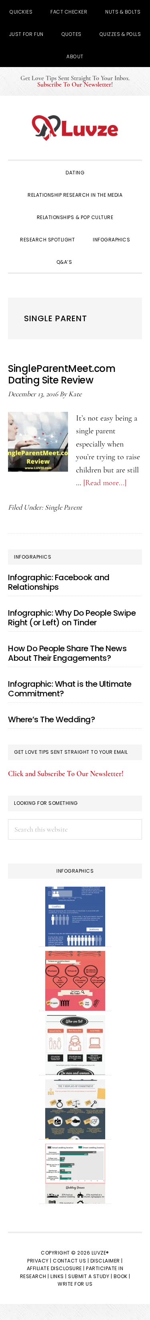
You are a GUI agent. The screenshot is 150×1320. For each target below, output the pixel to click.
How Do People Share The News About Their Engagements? (67, 653)
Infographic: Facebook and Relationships (59, 582)
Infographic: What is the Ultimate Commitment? (70, 688)
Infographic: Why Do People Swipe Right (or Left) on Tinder (72, 617)
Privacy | (39, 1260)
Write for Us (75, 1283)
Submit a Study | (90, 1276)
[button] (92, 261)
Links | (58, 1276)
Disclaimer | (106, 1260)
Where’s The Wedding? (51, 719)
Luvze (75, 128)
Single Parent (63, 507)
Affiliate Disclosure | (56, 1268)
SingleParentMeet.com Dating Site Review (61, 374)
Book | (122, 1276)
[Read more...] (104, 483)
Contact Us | (71, 1260)
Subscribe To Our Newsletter (74, 85)
